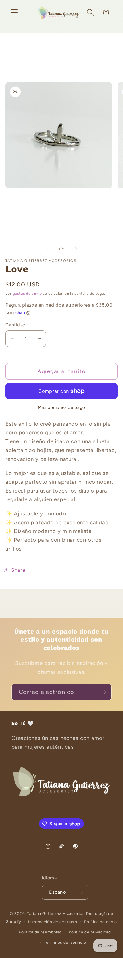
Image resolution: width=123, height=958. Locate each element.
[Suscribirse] (103, 692)
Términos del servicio (65, 942)
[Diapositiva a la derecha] (76, 249)
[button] (14, 12)
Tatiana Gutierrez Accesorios (56, 913)
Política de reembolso (40, 932)
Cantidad (15, 325)
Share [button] (18, 570)
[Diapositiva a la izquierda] (47, 249)
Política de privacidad (90, 932)
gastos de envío (27, 293)
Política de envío (100, 921)
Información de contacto (52, 921)
